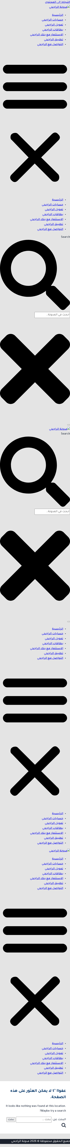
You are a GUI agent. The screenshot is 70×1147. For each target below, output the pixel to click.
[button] (35, 122)
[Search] (68, 424)
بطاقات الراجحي (52, 29)
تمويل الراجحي (54, 25)
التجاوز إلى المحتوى (57, 2)
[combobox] (52, 315)
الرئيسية (57, 15)
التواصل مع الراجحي (50, 44)
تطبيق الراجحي (53, 39)
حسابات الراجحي (52, 20)
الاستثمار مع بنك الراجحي (46, 34)
